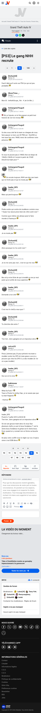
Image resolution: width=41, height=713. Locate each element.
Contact (4, 660)
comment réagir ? (27, 479)
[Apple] (9, 647)
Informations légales (9, 667)
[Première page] (13, 448)
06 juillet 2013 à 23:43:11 (15, 305)
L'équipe (5, 664)
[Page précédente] (18, 448)
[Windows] (15, 647)
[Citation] (25, 503)
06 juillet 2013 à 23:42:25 (15, 291)
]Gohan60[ (12, 76)
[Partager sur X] (23, 35)
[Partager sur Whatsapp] (20, 35)
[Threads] (37, 627)
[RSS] (26, 627)
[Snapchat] (4, 633)
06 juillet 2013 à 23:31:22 (15, 244)
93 (21, 453)
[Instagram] (15, 627)
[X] (9, 627)
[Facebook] (4, 627)
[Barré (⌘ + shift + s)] (13, 503)
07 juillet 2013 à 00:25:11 (15, 372)
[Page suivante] (23, 448)
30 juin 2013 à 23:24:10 (15, 79)
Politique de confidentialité (11, 679)
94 (26, 453)
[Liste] (18, 503)
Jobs (3, 698)
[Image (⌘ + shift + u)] (7, 506)
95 (20, 68)
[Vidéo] (10, 506)
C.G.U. (4, 670)
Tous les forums (25, 21)
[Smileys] (4, 506)
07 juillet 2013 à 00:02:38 (15, 335)
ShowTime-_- (14, 93)
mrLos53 (12, 346)
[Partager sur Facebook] (17, 35)
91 (10, 453)
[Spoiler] (31, 503)
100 (28, 68)
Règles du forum (30, 601)
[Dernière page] (28, 448)
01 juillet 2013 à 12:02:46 (15, 128)
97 (12, 458)
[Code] (28, 503)
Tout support (15, 31)
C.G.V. (4, 673)
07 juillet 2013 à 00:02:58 (15, 350)
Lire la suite (5, 566)
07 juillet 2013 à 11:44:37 (15, 387)
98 (17, 458)
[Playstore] (4, 647)
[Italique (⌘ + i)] (7, 503)
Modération (6, 676)
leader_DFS (13, 187)
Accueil (4, 21)
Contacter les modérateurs (13, 601)
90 (4, 453)
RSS (3, 695)
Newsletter (6, 691)
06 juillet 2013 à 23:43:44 (15, 320)
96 (37, 453)
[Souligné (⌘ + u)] (10, 503)
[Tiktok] (31, 627)
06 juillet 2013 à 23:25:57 (15, 229)
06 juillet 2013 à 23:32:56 (15, 259)
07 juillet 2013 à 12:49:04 (15, 411)
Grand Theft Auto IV (13, 21)
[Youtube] (20, 627)
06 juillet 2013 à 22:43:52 (15, 205)
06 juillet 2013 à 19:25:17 (15, 171)
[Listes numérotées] (21, 503)
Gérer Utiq (5, 685)
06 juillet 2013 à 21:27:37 (15, 191)
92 (15, 453)
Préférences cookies (9, 688)
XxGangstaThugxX (16, 108)
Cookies (5, 682)
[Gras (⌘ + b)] (4, 503)
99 (23, 458)
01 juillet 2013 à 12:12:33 (15, 151)
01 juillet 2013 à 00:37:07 (15, 97)
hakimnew (12, 383)
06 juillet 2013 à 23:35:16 (15, 274)
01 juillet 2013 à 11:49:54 (15, 111)
